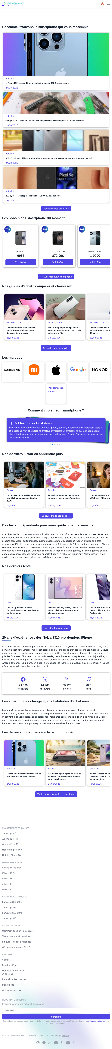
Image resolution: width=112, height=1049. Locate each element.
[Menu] (108, 3)
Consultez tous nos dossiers (56, 515)
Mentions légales (10, 965)
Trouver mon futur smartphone (56, 276)
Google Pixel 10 (10, 844)
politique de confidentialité (97, 1021)
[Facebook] (44, 1042)
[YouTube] (56, 1042)
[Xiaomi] (34, 372)
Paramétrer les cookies (14, 979)
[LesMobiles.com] (13, 4)
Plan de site (8, 984)
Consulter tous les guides (56, 348)
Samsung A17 (9, 833)
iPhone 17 (7, 878)
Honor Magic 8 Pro (12, 849)
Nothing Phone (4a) (12, 855)
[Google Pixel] (78, 372)
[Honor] (100, 372)
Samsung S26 (9, 907)
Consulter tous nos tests (56, 628)
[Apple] (56, 372)
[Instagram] (68, 1042)
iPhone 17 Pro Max (11, 867)
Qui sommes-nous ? (12, 990)
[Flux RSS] (74, 1042)
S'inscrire (56, 1016)
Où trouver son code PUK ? (16, 947)
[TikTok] (50, 1042)
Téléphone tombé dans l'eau (16, 936)
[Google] (38, 1042)
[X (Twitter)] (62, 1042)
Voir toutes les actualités (56, 208)
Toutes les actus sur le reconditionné (56, 794)
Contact (6, 959)
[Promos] (102, 3)
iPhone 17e (7, 884)
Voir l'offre (20, 262)
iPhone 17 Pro (9, 873)
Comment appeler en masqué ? (18, 930)
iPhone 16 (7, 889)
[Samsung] (12, 372)
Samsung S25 (9, 918)
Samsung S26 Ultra (12, 902)
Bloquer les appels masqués (16, 941)
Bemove (65, 1035)
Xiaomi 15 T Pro (10, 838)
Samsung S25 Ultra (12, 912)
